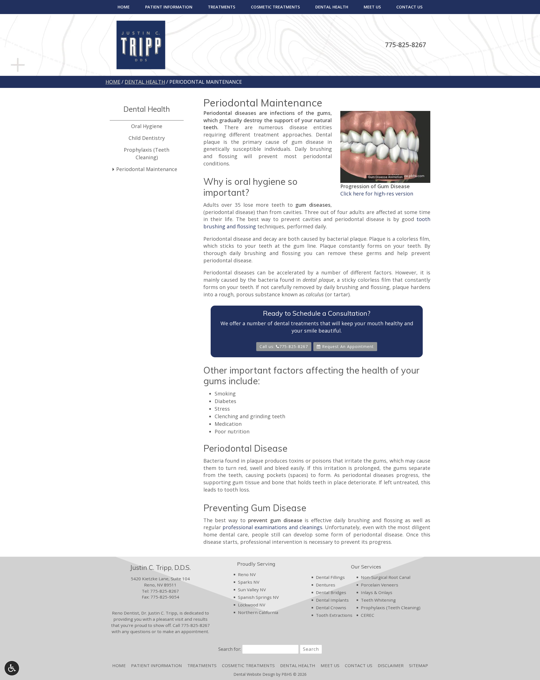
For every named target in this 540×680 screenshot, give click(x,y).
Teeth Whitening (378, 600)
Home (124, 7)
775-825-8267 (405, 44)
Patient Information (168, 7)
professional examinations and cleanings (272, 527)
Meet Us (372, 7)
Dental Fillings (330, 577)
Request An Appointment (347, 346)
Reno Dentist (125, 613)
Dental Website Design (254, 674)
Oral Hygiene (146, 126)
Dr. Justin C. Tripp (159, 613)
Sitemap (418, 665)
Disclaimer (391, 665)
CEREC (367, 615)
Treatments (221, 7)
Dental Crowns (331, 607)
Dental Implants (332, 600)
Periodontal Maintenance (146, 169)
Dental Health (331, 7)
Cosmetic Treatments (275, 7)
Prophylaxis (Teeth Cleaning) (146, 153)
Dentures (325, 585)
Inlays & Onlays (376, 592)
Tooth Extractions (334, 615)
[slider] (385, 178)
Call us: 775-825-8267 (284, 346)
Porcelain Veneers (379, 585)
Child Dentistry (147, 138)
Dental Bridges (331, 592)
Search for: (229, 649)
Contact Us (409, 7)
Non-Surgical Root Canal (385, 577)
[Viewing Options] (11, 668)
